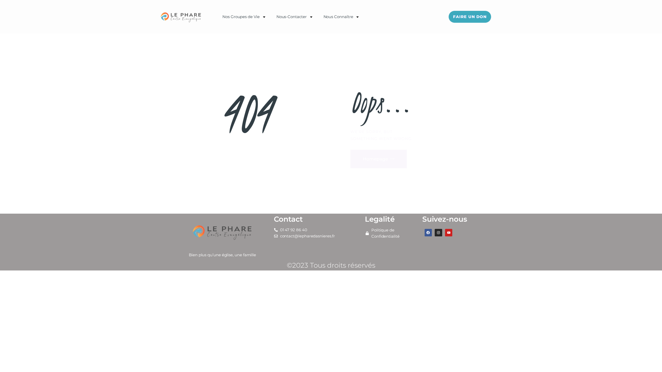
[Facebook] (428, 232)
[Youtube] (449, 232)
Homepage (375, 158)
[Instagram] (438, 232)
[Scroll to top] (649, 359)
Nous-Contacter (291, 16)
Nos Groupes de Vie (241, 16)
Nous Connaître (338, 16)
